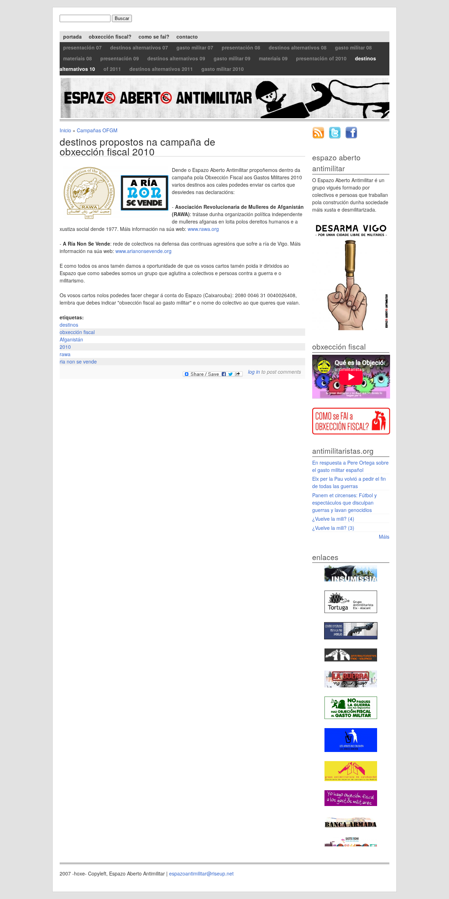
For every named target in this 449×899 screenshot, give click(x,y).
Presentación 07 (82, 47)
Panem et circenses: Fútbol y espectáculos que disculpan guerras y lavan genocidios (344, 502)
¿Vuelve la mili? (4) (333, 518)
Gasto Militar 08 (353, 47)
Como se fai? (154, 36)
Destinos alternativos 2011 (161, 68)
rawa (65, 354)
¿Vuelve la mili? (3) (333, 527)
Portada (72, 36)
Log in (254, 371)
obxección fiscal (77, 331)
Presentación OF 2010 (321, 58)
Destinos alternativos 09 (176, 58)
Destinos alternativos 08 (298, 47)
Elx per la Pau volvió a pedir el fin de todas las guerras (349, 482)
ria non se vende (78, 361)
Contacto (187, 36)
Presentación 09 (119, 58)
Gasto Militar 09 (232, 58)
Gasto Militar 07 (194, 47)
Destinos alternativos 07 (139, 47)
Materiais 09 (273, 58)
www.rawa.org (203, 228)
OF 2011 (112, 68)
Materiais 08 (77, 58)
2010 (65, 346)
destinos (69, 324)
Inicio (65, 130)
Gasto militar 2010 (222, 68)
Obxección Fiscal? (110, 36)
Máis (384, 536)
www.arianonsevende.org (143, 250)
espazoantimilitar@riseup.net (201, 873)
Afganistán (71, 339)
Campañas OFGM (97, 130)
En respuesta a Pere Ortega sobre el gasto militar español (350, 466)
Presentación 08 (241, 47)
